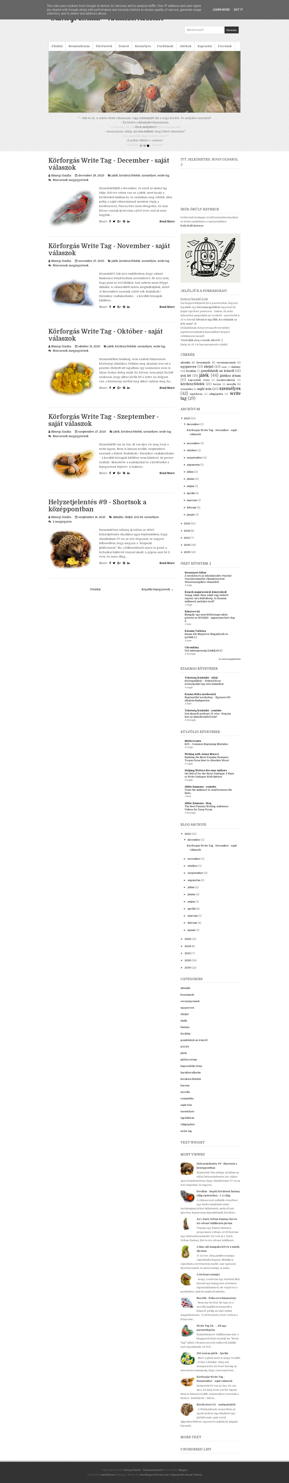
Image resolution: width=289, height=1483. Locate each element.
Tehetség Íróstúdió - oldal (201, 682)
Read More (167, 225)
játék (115, 180)
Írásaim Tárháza (195, 635)
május (190, 490)
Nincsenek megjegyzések (70, 184)
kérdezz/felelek (129, 180)
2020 (187, 549)
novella (231, 388)
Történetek (104, 46)
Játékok (185, 46)
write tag (163, 180)
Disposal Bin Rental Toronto (186, 1479)
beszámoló (203, 367)
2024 (187, 527)
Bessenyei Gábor (195, 577)
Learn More (221, 9)
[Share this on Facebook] (110, 225)
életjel (129, 521)
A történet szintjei (208, 1279)
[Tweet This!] (114, 225)
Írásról (124, 46)
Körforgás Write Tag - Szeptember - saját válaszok (103, 425)
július (190, 476)
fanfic (224, 372)
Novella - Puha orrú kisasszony (216, 1302)
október (192, 454)
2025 (187, 422)
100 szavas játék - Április (212, 1357)
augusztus (193, 469)
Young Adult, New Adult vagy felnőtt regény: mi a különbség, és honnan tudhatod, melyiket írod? (206, 602)
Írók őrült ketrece (191, 230)
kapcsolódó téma (198, 384)
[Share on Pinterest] (124, 225)
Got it (238, 9)
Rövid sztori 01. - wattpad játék (216, 1409)
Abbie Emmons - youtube (200, 791)
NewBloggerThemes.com (154, 1479)
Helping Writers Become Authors (206, 774)
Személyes (143, 46)
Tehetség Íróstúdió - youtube (203, 715)
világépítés (216, 398)
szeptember (194, 462)
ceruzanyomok (226, 367)
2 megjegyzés (62, 526)
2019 (187, 556)
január (191, 519)
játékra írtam (230, 380)
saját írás (204, 393)
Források (225, 46)
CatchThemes (107, 1479)
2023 (187, 535)
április (191, 497)
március (192, 504)
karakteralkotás (226, 384)
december (193, 428)
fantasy (236, 371)
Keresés (231, 30)
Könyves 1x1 (192, 615)
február (192, 512)
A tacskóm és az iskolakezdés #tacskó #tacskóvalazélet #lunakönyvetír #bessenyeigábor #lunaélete (208, 583)
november (193, 447)
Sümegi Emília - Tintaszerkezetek (142, 1474)
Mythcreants (193, 745)
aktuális (118, 521)
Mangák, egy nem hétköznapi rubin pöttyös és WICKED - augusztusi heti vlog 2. (210, 622)
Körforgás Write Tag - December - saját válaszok (108, 168)
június (190, 483)
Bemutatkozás (79, 46)
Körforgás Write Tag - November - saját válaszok (109, 254)
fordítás (191, 375)
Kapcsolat (205, 46)
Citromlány (192, 651)
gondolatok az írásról (217, 375)
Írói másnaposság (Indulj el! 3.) (203, 655)
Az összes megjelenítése (230, 663)
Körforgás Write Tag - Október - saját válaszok (105, 339)
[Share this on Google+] (119, 225)
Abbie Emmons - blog (198, 807)
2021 (187, 542)
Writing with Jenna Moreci (202, 758)
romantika (186, 393)
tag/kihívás (196, 398)
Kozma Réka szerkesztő (200, 698)
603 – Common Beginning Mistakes (206, 748)
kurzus (217, 388)
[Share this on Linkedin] (128, 225)
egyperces (188, 371)
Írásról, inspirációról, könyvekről (205, 596)
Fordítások (165, 46)
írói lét (138, 521)
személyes (149, 180)
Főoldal (57, 46)
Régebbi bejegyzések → (158, 593)
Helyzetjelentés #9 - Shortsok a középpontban (97, 510)
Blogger (182, 1474)
